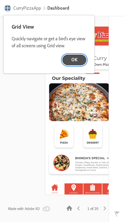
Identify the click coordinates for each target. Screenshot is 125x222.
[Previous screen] (78, 208)
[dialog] (49, 44)
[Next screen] (104, 208)
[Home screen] (69, 208)
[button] (23, 8)
